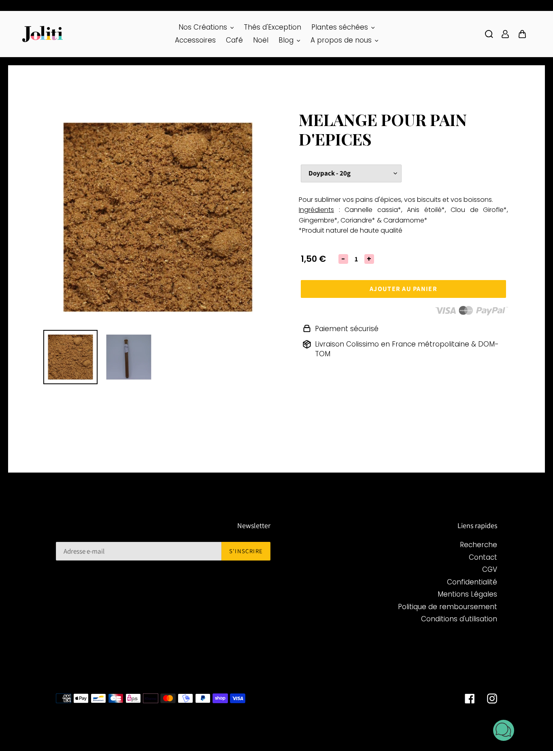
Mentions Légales (467, 594)
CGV (489, 569)
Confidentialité (472, 582)
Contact (483, 557)
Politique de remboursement (447, 607)
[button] (503, 732)
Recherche (478, 545)
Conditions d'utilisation (459, 619)
